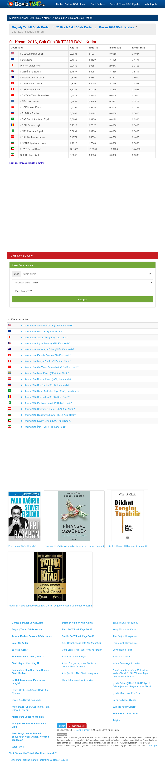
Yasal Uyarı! (152, 745)
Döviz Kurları (82, 729)
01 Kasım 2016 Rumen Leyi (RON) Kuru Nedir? (45, 397)
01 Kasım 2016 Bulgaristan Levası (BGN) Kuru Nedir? (48, 414)
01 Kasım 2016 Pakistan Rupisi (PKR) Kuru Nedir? (47, 403)
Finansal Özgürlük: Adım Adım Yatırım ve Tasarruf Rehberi (74, 546)
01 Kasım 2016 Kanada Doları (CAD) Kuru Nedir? (46, 355)
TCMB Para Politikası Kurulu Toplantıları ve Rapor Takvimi (38, 759)
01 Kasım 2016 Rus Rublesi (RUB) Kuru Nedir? (45, 385)
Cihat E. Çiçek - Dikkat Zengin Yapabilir (127, 546)
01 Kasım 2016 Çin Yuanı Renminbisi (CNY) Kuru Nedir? (50, 367)
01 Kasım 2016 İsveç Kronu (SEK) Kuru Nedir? (45, 373)
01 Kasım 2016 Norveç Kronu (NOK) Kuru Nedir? (46, 379)
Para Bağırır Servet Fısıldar (22, 546)
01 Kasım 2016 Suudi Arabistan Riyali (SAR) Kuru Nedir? (50, 391)
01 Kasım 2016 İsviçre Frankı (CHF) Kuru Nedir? (46, 361)
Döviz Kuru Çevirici (22, 265)
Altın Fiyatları (151, 4)
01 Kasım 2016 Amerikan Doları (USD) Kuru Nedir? (47, 325)
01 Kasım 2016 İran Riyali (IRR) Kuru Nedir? (43, 426)
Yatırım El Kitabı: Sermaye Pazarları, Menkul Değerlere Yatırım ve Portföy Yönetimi (50, 605)
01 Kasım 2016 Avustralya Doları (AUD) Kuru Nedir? (47, 349)
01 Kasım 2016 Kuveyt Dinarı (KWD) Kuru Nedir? (46, 420)
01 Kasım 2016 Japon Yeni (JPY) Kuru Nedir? (44, 337)
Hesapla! (82, 299)
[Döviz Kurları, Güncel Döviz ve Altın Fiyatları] (26, 4)
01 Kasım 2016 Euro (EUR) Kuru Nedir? (41, 331)
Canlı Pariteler (98, 4)
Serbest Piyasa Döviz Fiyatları (125, 4)
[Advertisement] (82, 208)
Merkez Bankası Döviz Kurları (71, 4)
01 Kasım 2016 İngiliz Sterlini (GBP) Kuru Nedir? (45, 343)
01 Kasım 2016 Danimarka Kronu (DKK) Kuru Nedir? (48, 408)
